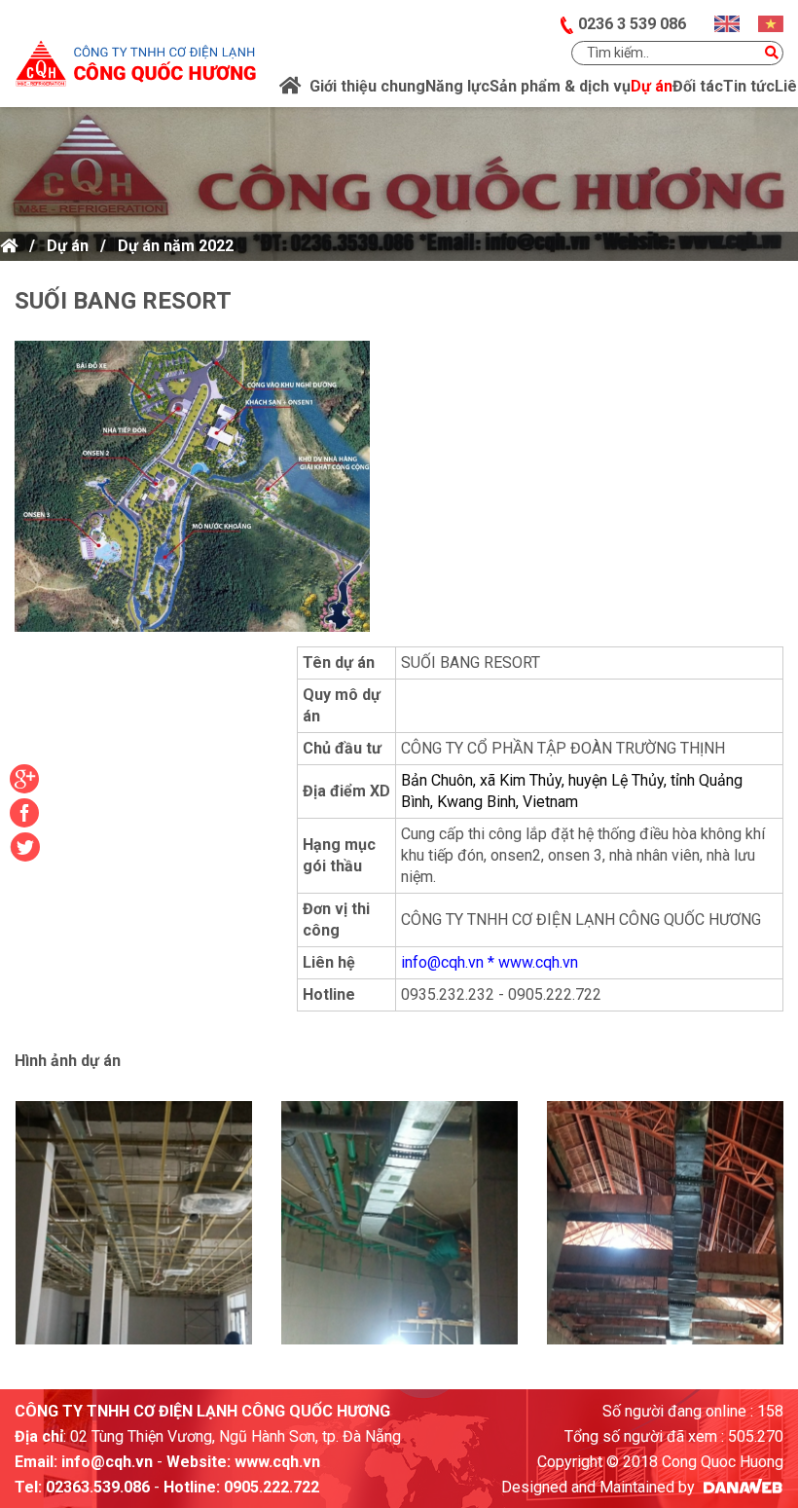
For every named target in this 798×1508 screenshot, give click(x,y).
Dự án (68, 246)
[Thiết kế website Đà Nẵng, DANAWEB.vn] (741, 1487)
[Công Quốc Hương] (135, 51)
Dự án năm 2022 (176, 246)
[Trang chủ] (290, 86)
